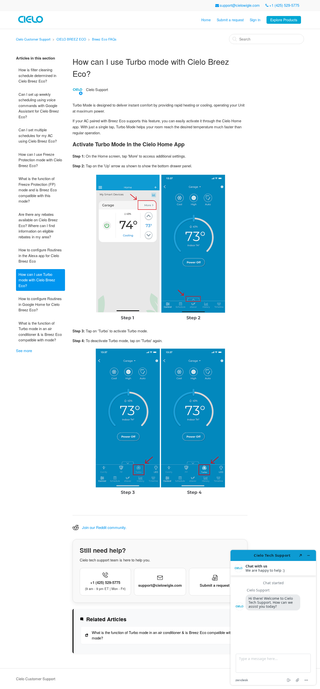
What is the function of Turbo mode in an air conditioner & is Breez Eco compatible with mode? (40, 331)
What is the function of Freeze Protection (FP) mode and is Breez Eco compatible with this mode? (37, 190)
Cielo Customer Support (33, 39)
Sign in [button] (255, 19)
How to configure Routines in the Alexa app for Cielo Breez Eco (40, 255)
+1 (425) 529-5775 (284, 5)
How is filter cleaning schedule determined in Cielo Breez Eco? (37, 75)
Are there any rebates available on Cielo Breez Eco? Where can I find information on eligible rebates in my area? (38, 225)
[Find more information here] (273, 617)
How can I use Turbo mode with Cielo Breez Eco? (36, 280)
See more (24, 350)
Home (206, 19)
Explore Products (283, 19)
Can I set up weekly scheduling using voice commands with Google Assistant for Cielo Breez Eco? (38, 105)
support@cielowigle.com (240, 5)
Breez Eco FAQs (104, 39)
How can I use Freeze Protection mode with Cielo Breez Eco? (40, 160)
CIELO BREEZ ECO (71, 39)
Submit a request (230, 19)
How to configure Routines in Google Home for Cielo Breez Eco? (40, 304)
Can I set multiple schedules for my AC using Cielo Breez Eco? (37, 135)
